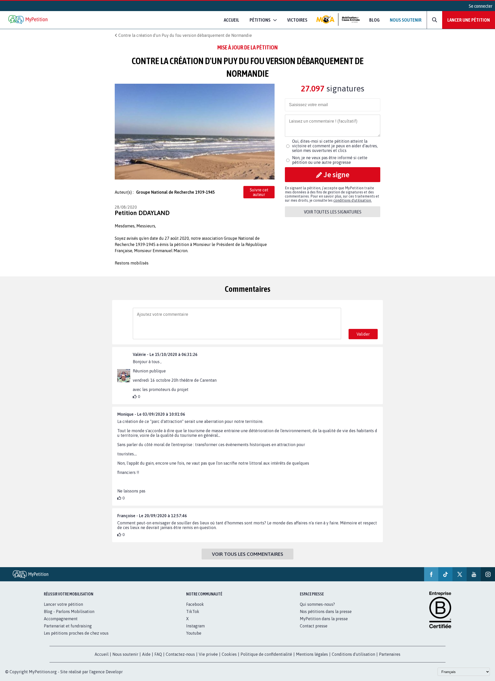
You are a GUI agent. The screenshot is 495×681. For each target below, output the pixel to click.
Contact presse (313, 626)
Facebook (195, 604)
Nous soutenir (406, 20)
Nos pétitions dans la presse (326, 611)
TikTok (192, 611)
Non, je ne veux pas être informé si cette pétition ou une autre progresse (329, 160)
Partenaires (389, 654)
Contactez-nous (180, 654)
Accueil (231, 20)
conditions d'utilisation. (352, 200)
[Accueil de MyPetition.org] (28, 20)
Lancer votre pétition (63, 604)
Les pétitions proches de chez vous (76, 633)
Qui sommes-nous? (317, 604)
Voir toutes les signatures (332, 212)
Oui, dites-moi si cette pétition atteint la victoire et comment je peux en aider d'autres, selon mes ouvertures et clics (335, 146)
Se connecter (480, 6)
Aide (146, 654)
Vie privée (208, 654)
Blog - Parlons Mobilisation (69, 611)
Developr (114, 671)
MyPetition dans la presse (324, 618)
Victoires (297, 20)
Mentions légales (312, 654)
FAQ (158, 654)
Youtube (193, 633)
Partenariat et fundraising (68, 626)
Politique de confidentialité (266, 654)
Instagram (195, 626)
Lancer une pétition (468, 20)
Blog (374, 20)
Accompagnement (61, 618)
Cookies (229, 654)
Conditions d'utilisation (353, 654)
